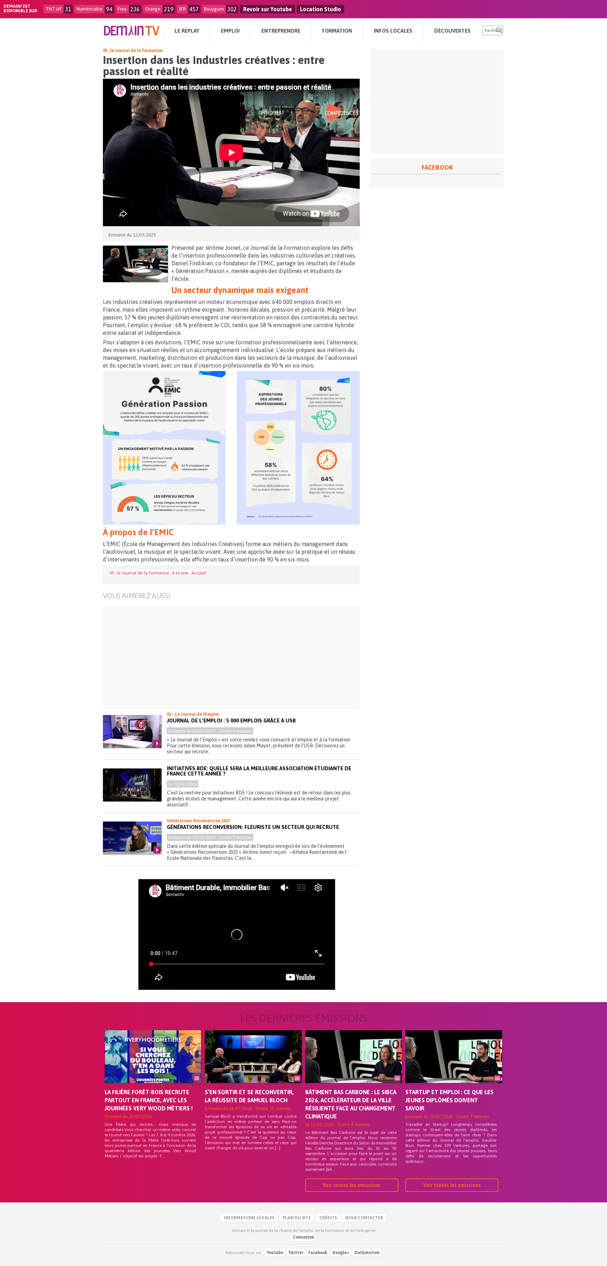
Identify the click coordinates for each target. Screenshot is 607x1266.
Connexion (303, 1237)
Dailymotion (366, 1252)
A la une (180, 573)
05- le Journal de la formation (133, 50)
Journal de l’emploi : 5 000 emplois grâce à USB (231, 720)
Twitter (296, 1252)
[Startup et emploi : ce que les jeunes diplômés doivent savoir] (453, 1066)
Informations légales (249, 1217)
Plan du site (297, 1217)
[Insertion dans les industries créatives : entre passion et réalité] (135, 264)
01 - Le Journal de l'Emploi (193, 714)
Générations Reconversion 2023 (198, 820)
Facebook (317, 1252)
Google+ (341, 1252)
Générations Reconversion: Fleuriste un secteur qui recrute (253, 827)
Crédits (328, 1217)
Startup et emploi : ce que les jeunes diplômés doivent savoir (449, 1100)
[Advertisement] (236, 658)
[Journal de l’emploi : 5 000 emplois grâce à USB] (132, 731)
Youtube (275, 1252)
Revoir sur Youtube (267, 9)
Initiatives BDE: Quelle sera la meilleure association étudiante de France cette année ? (259, 771)
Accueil (198, 573)
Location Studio (320, 9)
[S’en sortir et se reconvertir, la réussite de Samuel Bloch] (253, 1066)
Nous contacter (364, 1217)
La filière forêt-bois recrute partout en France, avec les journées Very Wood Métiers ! (149, 1100)
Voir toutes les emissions (351, 1185)
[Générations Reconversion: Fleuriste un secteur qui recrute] (132, 838)
